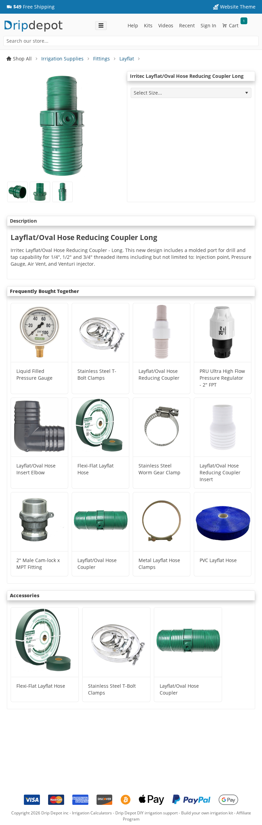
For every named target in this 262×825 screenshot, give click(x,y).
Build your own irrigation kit (207, 813)
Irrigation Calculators (92, 813)
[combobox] (131, 41)
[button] (30, 7)
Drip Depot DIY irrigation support (146, 813)
